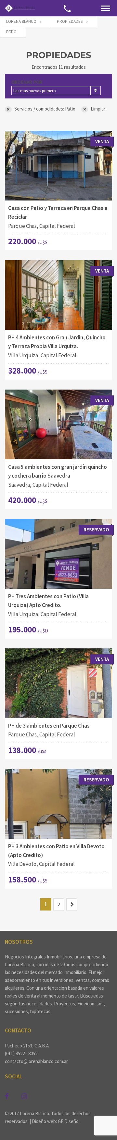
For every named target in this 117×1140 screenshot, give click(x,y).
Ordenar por (26, 82)
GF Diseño (68, 1121)
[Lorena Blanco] (20, 8)
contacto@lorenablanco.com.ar (36, 1061)
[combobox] (56, 90)
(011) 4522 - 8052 (21, 1053)
